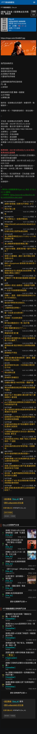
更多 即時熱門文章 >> (18, 693)
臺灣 (13, 499)
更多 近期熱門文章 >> (18, 602)
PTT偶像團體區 (6, 7)
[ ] (9, 535)
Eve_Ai (14, 7)
